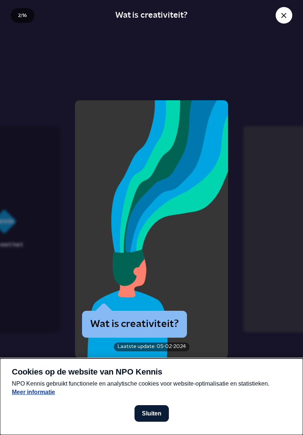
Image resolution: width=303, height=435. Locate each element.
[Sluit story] (284, 15)
